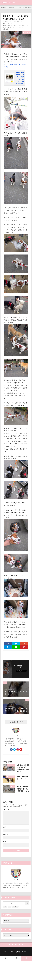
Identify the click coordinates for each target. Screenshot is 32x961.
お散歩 (6, 25)
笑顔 (23, 27)
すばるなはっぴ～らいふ (21, 952)
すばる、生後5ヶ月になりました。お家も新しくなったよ (23, 790)
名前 (4, 827)
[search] (27, 903)
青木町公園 (6, 29)
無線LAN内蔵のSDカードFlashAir (23, 778)
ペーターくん (17, 27)
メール (5, 834)
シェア (16, 959)
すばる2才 (11, 25)
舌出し (26, 27)
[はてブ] (8, 647)
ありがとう (12, 765)
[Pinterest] (24, 647)
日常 (11, 23)
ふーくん (16, 25)
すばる (5, 906)
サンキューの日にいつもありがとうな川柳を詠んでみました (23, 768)
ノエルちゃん (10, 27)
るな (10, 906)
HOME (4, 7)
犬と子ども (15, 906)
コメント (6, 809)
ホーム (5, 959)
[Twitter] (16, 643)
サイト (4, 841)
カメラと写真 (11, 776)
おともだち (19, 7)
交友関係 (11, 7)
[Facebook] (8, 643)
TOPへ (26, 959)
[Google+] (24, 643)
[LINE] (16, 647)
